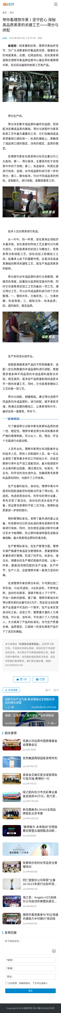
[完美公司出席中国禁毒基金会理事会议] (12, 744)
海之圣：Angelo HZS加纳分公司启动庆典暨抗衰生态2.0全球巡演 (40, 899)
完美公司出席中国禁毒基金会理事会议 (40, 742)
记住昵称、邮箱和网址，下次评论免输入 (27, 983)
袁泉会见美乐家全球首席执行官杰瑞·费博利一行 (40, 776)
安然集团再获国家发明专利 (40, 758)
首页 (5, 12)
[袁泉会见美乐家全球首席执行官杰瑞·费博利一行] (12, 778)
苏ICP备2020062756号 (44, 1008)
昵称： (10, 960)
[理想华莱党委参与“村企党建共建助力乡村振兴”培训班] (12, 918)
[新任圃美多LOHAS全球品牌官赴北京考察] (12, 813)
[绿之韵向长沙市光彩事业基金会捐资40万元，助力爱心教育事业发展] (12, 796)
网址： (10, 976)
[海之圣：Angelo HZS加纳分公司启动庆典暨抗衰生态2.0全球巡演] (12, 901)
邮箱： (10, 968)
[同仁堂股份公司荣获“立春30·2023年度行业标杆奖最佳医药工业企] (12, 884)
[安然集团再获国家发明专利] (12, 762)
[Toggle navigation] (55, 4)
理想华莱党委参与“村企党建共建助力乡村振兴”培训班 (40, 916)
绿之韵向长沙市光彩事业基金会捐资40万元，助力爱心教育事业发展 (40, 794)
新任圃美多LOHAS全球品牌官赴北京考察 (39, 811)
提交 (30, 990)
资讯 (40, 38)
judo (5, 38)
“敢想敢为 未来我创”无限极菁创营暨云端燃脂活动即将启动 (40, 829)
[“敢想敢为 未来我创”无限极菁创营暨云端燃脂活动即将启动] (12, 830)
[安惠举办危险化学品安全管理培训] (12, 866)
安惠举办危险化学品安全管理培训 (40, 864)
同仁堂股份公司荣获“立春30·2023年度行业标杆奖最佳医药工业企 (40, 882)
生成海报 (12, 689)
